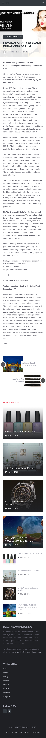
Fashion (6, 681)
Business (6, 693)
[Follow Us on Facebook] (5, 711)
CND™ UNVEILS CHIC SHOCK (20, 431)
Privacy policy (35, 732)
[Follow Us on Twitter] (9, 711)
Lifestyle (6, 685)
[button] (43, 3)
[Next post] (43, 380)
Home (5, 669)
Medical (6, 689)
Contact (26, 732)
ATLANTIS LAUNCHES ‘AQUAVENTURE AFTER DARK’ (27, 607)
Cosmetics (17, 37)
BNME (12, 52)
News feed (9, 732)
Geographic (7, 697)
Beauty (7, 37)
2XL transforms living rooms (19, 468)
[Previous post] (3, 364)
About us (18, 732)
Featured (6, 673)
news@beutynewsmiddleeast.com (28, 652)
